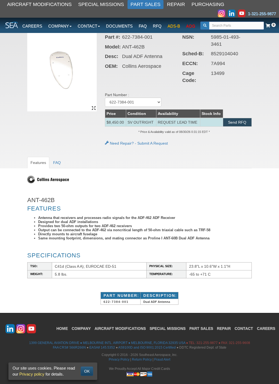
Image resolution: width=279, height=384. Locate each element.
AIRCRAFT (120, 328)
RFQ (157, 26)
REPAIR (176, 4)
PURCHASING (208, 4)
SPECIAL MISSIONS (101, 4)
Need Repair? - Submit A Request (138, 143)
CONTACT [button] (87, 26)
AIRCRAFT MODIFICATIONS (39, 4)
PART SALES (145, 4)
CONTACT (244, 328)
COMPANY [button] (58, 26)
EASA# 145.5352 (102, 347)
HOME (62, 328)
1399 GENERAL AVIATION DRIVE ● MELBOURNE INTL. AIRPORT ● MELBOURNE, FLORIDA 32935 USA (107, 343)
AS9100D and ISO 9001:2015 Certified (147, 347)
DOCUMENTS (119, 26)
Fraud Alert (162, 359)
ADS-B (174, 26)
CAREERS (32, 26)
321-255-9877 (207, 343)
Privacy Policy (119, 359)
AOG (190, 26)
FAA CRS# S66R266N (69, 347)
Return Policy (142, 359)
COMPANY (81, 328)
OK (87, 371)
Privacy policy (31, 374)
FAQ (143, 26)
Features (38, 162)
